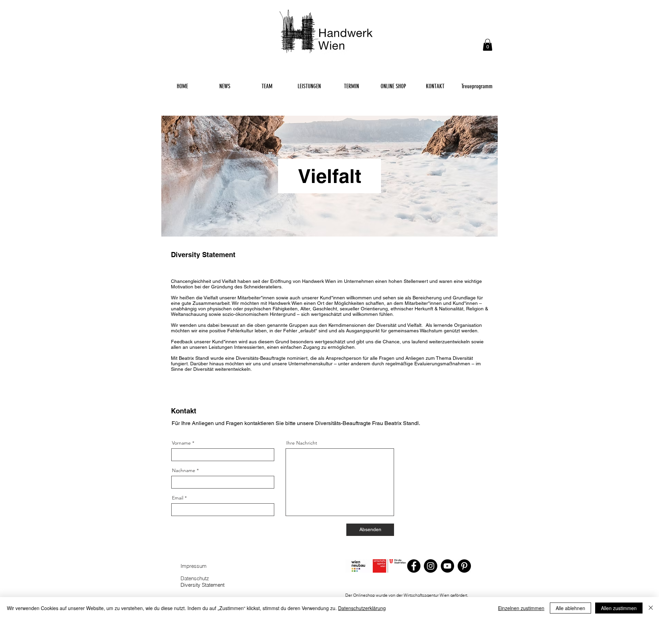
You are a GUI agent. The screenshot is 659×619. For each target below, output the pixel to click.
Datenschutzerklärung (362, 608)
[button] (488, 45)
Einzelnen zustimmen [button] (521, 608)
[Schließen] (651, 608)
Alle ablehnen (570, 608)
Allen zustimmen (619, 608)
